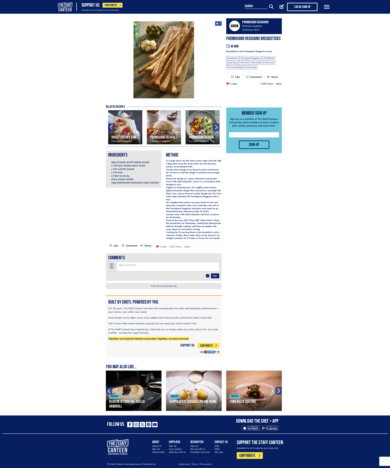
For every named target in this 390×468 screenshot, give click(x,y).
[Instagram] (136, 424)
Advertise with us (177, 452)
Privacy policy (206, 464)
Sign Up (156, 449)
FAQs (217, 449)
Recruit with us (197, 449)
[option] (164, 59)
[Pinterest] (148, 424)
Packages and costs (200, 452)
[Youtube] (155, 424)
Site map (218, 452)
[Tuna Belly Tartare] (254, 391)
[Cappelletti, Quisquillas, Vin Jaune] (194, 391)
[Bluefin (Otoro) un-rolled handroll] (133, 391)
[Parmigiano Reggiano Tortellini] (203, 127)
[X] (142, 424)
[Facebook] (130, 424)
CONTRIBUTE (111, 5)
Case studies (175, 449)
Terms (194, 464)
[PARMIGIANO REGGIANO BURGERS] (164, 127)
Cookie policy (184, 464)
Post (215, 276)
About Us (156, 446)
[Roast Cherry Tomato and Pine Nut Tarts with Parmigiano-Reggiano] (125, 127)
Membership (158, 452)
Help (216, 446)
